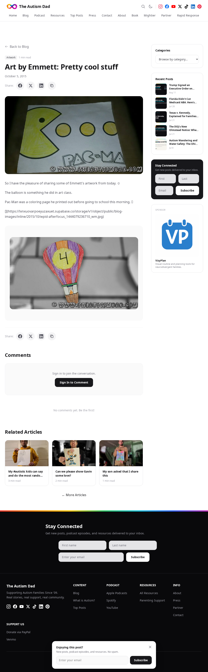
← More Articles (74, 495)
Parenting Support (152, 600)
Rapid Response (188, 15)
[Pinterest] (199, 6)
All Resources (149, 593)
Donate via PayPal (18, 632)
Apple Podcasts (116, 593)
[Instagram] (160, 6)
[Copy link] (52, 86)
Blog (26, 15)
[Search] (143, 6)
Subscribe (187, 190)
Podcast (39, 15)
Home (13, 15)
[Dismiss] (150, 647)
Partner (166, 15)
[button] (74, 135)
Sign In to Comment (74, 382)
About (122, 15)
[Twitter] (180, 6)
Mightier (150, 15)
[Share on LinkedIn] (41, 86)
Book (135, 15)
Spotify (111, 600)
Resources (58, 15)
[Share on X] (31, 86)
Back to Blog (19, 46)
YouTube (112, 608)
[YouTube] (173, 6)
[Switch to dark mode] (150, 6)
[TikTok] (186, 6)
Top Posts (76, 15)
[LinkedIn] (193, 6)
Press (92, 15)
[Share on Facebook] (20, 86)
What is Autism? (84, 600)
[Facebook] (167, 6)
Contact (107, 15)
